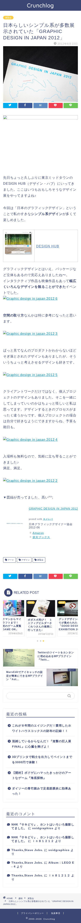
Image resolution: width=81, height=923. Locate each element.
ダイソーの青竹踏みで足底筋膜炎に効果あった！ (41, 791)
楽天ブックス (41, 537)
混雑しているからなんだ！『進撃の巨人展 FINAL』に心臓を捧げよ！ (41, 744)
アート (10, 560)
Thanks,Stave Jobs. (27, 850)
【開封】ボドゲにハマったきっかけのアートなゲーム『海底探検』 (41, 775)
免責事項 (55, 913)
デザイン (25, 560)
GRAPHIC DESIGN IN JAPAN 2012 (53, 508)
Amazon (38, 533)
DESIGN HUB (47, 246)
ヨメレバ (48, 519)
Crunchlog (40, 5)
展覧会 (8, 17)
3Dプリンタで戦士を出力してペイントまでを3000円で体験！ (42, 759)
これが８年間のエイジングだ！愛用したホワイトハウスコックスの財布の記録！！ (41, 728)
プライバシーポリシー (32, 913)
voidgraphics (42, 828)
